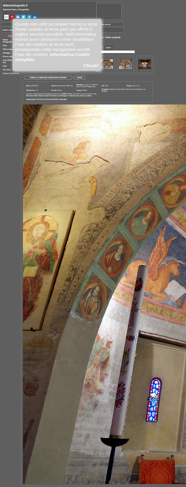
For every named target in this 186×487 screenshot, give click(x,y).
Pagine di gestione (11, 73)
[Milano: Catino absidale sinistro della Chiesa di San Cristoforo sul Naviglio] (106, 68)
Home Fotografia (7, 41)
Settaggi (6, 53)
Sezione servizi (103, 24)
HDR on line (67, 94)
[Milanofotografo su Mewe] (6, 19)
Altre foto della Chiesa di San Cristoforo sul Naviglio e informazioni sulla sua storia (59, 96)
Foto (5, 45)
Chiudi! (91, 65)
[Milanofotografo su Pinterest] (12, 19)
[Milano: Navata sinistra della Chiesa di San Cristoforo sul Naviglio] (144, 68)
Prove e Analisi (9, 56)
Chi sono (7, 70)
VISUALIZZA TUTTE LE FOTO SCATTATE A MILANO (46, 99)
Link (5, 66)
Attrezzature (8, 49)
